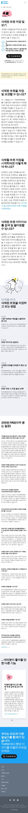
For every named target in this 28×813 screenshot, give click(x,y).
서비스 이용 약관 (14, 809)
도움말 (3, 785)
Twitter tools (5, 773)
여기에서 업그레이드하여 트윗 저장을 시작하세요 (14, 206)
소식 (2, 779)
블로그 (3, 776)
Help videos (5, 782)
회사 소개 (4, 788)
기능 (2, 767)
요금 (2, 770)
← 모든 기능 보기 (6, 7)
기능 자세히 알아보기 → (11, 714)
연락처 (3, 791)
